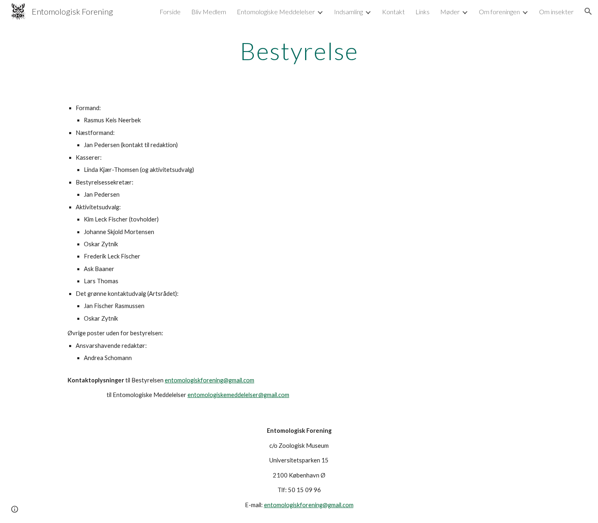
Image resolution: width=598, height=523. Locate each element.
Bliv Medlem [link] (208, 11)
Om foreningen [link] (499, 11)
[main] (299, 50)
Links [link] (422, 11)
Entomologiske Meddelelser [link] (276, 11)
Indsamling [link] (348, 11)
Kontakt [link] (393, 11)
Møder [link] (450, 11)
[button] (588, 11)
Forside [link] (170, 11)
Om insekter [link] (556, 11)
